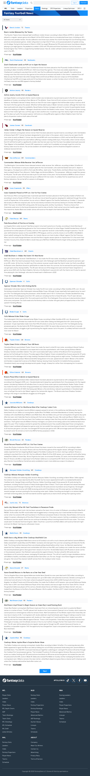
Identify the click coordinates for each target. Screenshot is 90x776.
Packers (28, 440)
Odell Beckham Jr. (16, 251)
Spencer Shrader (16, 281)
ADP (3, 712)
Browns (27, 340)
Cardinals (28, 125)
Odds (4, 702)
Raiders (28, 90)
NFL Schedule (7, 725)
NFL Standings (7, 722)
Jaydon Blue (14, 638)
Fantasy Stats (35, 695)
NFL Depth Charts (8, 708)
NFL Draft (5, 729)
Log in (75, 2)
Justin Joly (14, 503)
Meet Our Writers (37, 745)
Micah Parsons (15, 440)
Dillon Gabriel (15, 372)
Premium (84, 2)
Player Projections (65, 705)
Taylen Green (15, 340)
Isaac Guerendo (16, 188)
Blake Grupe (14, 312)
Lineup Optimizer (69, 8)
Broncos (25, 503)
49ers (28, 188)
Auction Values (36, 722)
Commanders (30, 158)
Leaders (19, 8)
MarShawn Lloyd (16, 600)
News (37, 8)
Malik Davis (14, 533)
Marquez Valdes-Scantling (20, 470)
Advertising (34, 752)
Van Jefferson (15, 158)
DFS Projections (55, 8)
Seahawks (31, 60)
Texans (27, 28)
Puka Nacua (14, 219)
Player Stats (6, 695)
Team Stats (6, 719)
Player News (6, 705)
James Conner (15, 125)
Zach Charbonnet (16, 60)
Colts (28, 281)
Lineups (33, 725)
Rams (26, 219)
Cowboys (30, 403)
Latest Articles (7, 732)
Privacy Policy (35, 756)
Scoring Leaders (64, 695)
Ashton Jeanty (15, 90)
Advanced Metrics (37, 715)
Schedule (34, 732)
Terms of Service (36, 759)
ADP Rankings (35, 719)
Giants (30, 251)
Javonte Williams (16, 403)
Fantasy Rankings (36, 708)
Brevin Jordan (15, 28)
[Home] (17, 3)
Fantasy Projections (37, 705)
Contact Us (34, 749)
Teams (33, 729)
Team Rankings (7, 715)
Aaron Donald (15, 568)
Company (34, 742)
